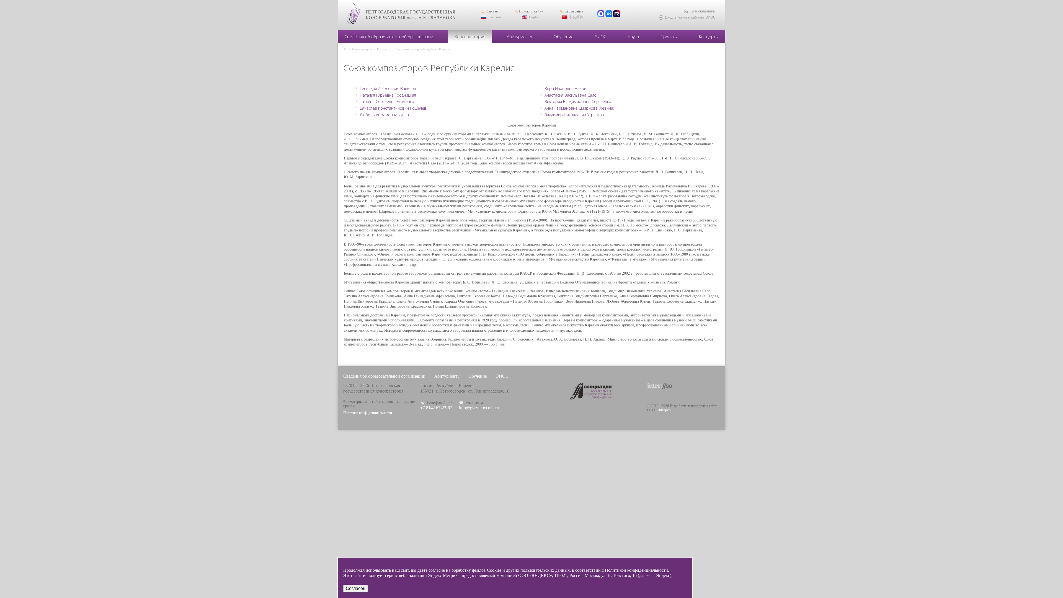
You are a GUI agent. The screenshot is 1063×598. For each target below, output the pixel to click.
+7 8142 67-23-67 (436, 407)
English (535, 17)
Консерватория (470, 36)
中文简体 (576, 17)
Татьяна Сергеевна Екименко (387, 101)
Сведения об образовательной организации (389, 36)
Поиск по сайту (531, 11)
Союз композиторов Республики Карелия (423, 49)
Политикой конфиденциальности (636, 570)
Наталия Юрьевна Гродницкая (388, 95)
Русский (494, 17)
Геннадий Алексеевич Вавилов (388, 88)
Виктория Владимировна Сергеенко (578, 101)
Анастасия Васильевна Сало (571, 95)
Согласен (355, 588)
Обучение (564, 36)
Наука (633, 36)
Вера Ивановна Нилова (567, 88)
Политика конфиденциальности (367, 413)
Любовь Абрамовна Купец (384, 114)
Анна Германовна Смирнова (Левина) (579, 108)
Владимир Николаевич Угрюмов (574, 114)
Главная (492, 11)
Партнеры (383, 49)
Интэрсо (664, 410)
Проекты (668, 36)
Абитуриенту (519, 36)
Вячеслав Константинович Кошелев (393, 108)
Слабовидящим (703, 11)
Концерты (708, 36)
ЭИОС (600, 36)
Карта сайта (573, 11)
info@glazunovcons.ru (479, 407)
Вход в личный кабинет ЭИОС (690, 17)
